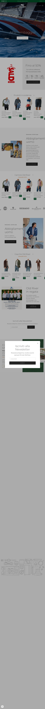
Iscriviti (22, 362)
